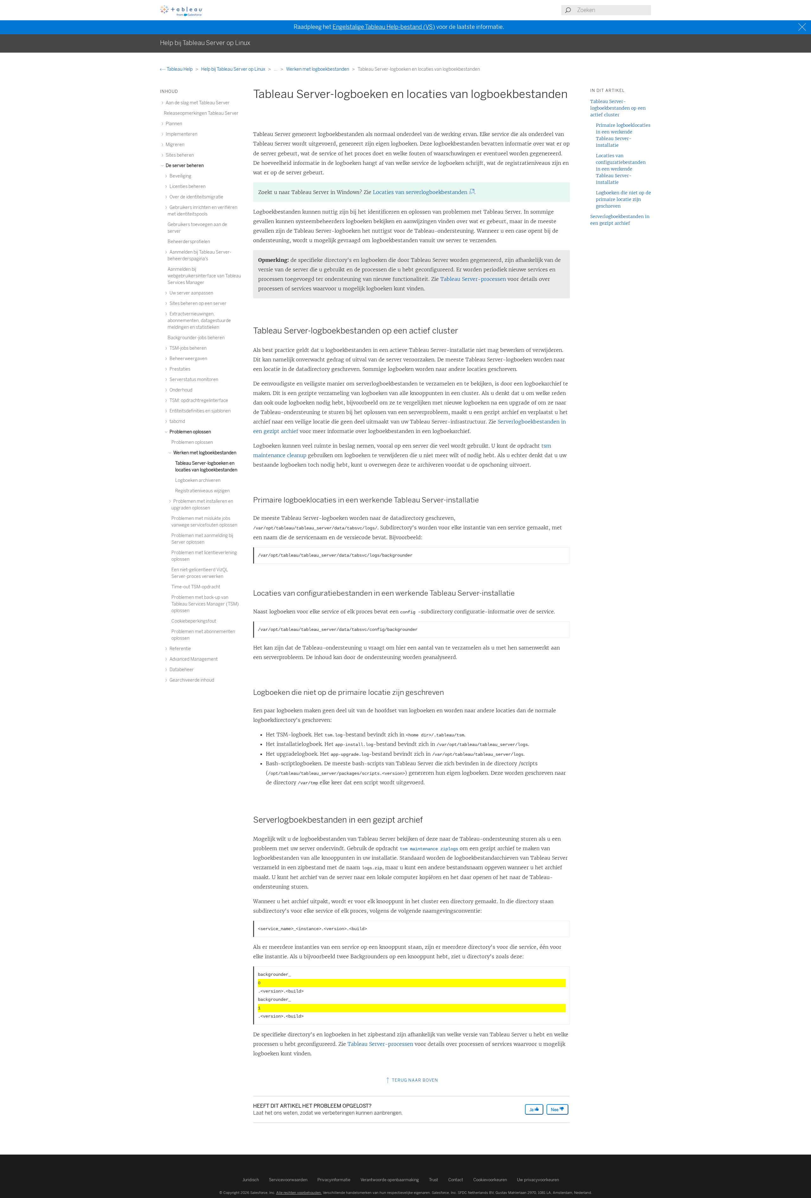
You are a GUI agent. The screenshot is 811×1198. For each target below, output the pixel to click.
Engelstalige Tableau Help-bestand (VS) (384, 26)
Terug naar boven (414, 1080)
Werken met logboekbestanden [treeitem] (204, 453)
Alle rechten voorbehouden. (299, 1192)
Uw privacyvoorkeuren (538, 1179)
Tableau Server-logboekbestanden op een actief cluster (618, 108)
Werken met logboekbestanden (318, 69)
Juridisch (250, 1179)
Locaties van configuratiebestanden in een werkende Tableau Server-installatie (621, 169)
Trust (433, 1179)
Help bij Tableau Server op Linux (233, 69)
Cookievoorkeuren (490, 1179)
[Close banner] (802, 27)
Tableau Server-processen (473, 279)
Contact (455, 1179)
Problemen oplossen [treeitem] (190, 432)
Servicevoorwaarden (288, 1179)
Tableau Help (180, 69)
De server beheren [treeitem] (184, 165)
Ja (531, 1109)
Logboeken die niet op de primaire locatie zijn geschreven (623, 199)
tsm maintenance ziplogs (429, 849)
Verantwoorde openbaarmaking (390, 1179)
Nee (555, 1109)
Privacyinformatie (333, 1179)
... (276, 69)
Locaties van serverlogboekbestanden (422, 192)
